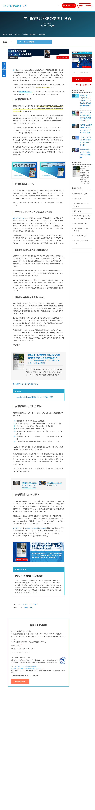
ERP (14, 70)
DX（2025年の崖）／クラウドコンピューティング (82, 217)
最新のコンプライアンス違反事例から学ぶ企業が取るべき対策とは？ (85, 116)
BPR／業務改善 (80, 223)
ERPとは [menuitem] (31, 6)
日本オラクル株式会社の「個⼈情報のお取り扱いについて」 (27, 668)
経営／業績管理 (80, 194)
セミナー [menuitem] (45, 6)
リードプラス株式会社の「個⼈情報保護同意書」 (24, 666)
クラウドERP (17, 528)
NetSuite (42, 528)
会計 (77, 199)
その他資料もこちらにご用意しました (25, 384)
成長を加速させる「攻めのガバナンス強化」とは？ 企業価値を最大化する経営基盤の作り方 (85, 101)
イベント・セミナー (82, 85)
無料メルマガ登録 (85, 6)
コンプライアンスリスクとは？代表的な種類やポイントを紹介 (85, 141)
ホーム (5, 34)
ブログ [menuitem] (53, 6)
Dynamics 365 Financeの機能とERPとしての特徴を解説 (34, 397)
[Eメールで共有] (4, 75)
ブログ (11, 34)
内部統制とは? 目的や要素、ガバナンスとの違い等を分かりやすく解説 (86, 129)
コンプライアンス (18, 218)
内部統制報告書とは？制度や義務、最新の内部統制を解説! (85, 153)
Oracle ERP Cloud (32, 528)
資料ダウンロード (69, 6)
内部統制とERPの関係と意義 (38, 34)
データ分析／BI (80, 236)
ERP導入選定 (28, 607)
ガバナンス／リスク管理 (22, 34)
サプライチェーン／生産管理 (82, 205)
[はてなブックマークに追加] (4, 71)
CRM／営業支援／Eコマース (81, 229)
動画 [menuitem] (38, 6)
